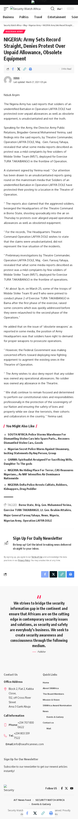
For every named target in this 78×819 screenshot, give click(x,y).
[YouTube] (71, 788)
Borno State (26, 505)
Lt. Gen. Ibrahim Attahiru (55, 510)
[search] (52, 9)
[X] (66, 788)
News (44, 515)
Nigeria (54, 515)
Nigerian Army (14, 31)
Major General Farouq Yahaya (22, 515)
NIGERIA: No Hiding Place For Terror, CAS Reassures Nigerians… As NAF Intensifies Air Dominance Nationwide (38, 474)
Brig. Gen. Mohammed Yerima (53, 505)
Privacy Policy (24, 560)
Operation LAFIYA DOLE (37, 520)
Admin (16, 78)
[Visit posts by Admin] (8, 80)
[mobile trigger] (7, 8)
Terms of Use (36, 557)
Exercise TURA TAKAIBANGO (21, 510)
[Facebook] (62, 788)
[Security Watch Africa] (25, 8)
